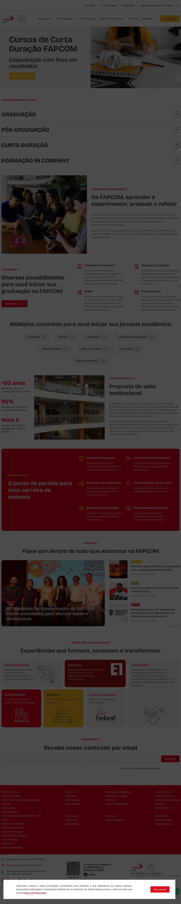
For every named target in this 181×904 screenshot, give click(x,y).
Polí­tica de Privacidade (34, 893)
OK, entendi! (160, 889)
